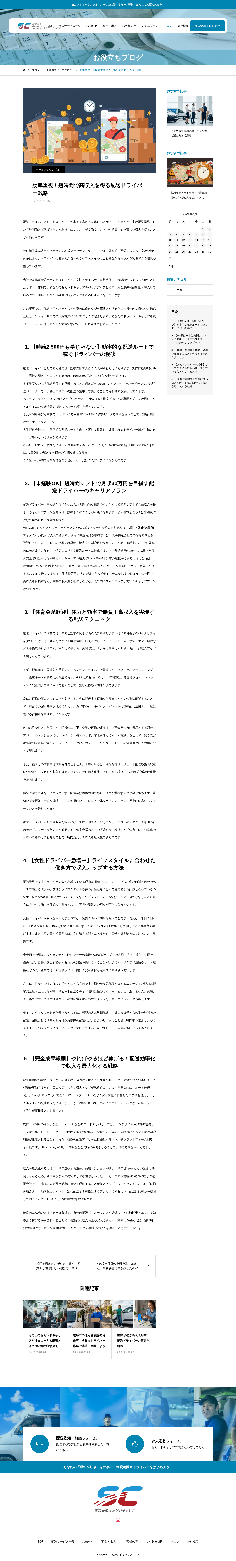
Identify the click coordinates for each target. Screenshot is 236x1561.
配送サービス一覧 (70, 25)
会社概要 (183, 25)
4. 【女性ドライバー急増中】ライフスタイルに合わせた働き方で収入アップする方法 (189, 368)
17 (170, 245)
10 (170, 240)
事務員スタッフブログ (49, 169)
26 (183, 251)
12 (183, 240)
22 (203, 245)
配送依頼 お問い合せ (207, 25)
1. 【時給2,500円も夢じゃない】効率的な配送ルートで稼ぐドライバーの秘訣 (189, 325)
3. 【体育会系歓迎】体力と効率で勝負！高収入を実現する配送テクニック (189, 353)
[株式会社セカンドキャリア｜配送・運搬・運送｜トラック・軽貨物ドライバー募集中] (40, 25)
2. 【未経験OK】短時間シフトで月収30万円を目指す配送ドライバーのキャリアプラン (189, 339)
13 (189, 240)
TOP (41, 1541)
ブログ (168, 25)
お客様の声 (129, 25)
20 (189, 245)
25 (176, 251)
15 (203, 240)
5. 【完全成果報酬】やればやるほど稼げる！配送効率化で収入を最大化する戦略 (189, 383)
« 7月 (170, 266)
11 (176, 240)
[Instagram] (118, 1519)
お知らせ (91, 25)
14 (196, 240)
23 (209, 245)
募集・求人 (110, 25)
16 (209, 240)
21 (196, 245)
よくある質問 (150, 25)
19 (183, 245)
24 (170, 251)
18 (176, 245)
